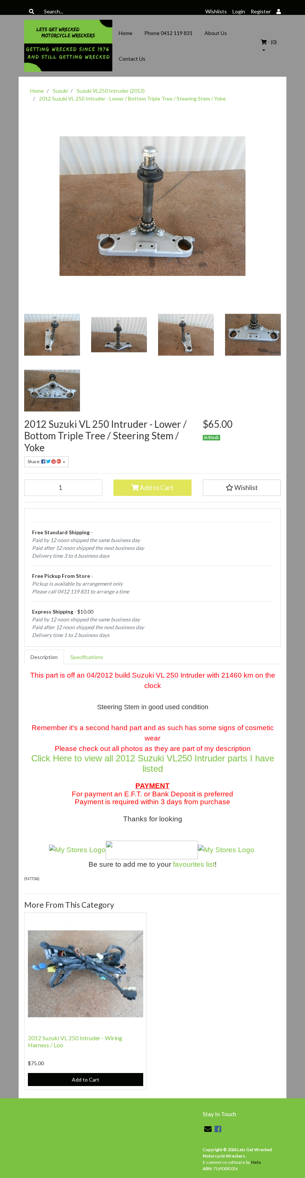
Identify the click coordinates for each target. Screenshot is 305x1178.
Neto (256, 1162)
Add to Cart (156, 487)
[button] (242, 488)
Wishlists (216, 11)
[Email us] (208, 1128)
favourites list (194, 864)
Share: (34, 461)
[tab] (44, 657)
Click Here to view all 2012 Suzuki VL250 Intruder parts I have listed (152, 763)
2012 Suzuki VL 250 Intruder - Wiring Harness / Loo (75, 1041)
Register (261, 11)
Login (238, 11)
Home (125, 33)
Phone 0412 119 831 (168, 33)
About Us (216, 33)
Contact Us (132, 58)
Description (44, 657)
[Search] (31, 11)
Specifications (86, 657)
